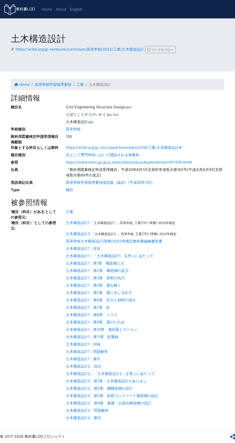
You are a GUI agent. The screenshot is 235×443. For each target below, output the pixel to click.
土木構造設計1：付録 (83, 344)
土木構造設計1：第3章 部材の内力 (95, 278)
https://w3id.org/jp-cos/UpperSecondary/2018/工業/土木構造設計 (122, 147)
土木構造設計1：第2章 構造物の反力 (97, 270)
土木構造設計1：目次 (83, 248)
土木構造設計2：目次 (83, 366)
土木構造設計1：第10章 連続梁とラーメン (101, 329)
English (76, 9)
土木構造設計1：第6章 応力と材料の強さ (101, 300)
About (61, 9)
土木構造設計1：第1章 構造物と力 (95, 263)
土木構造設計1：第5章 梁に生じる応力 (99, 292)
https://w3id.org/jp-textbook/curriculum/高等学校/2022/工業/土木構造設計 (80, 49)
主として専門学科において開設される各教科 (102, 154)
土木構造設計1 (78, 222)
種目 (69, 189)
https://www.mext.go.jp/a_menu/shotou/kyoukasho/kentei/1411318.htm (127, 162)
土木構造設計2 (78, 233)
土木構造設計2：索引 (83, 417)
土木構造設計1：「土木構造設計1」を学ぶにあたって (110, 255)
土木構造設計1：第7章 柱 (88, 307)
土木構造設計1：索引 (83, 359)
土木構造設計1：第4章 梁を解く (93, 285)
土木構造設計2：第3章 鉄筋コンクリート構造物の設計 (112, 395)
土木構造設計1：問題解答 (87, 351)
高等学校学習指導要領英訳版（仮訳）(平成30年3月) (109, 182)
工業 (80, 84)
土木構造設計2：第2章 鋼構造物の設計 (99, 388)
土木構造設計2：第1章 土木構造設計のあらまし (106, 381)
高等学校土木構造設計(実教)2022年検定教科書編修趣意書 (114, 241)
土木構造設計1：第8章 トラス (92, 314)
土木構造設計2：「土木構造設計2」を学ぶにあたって (110, 373)
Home (47, 9)
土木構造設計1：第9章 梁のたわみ (95, 322)
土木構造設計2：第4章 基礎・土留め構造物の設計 (108, 403)
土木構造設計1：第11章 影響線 (92, 336)
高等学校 (73, 129)
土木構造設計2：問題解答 (87, 410)
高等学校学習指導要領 (53, 84)
